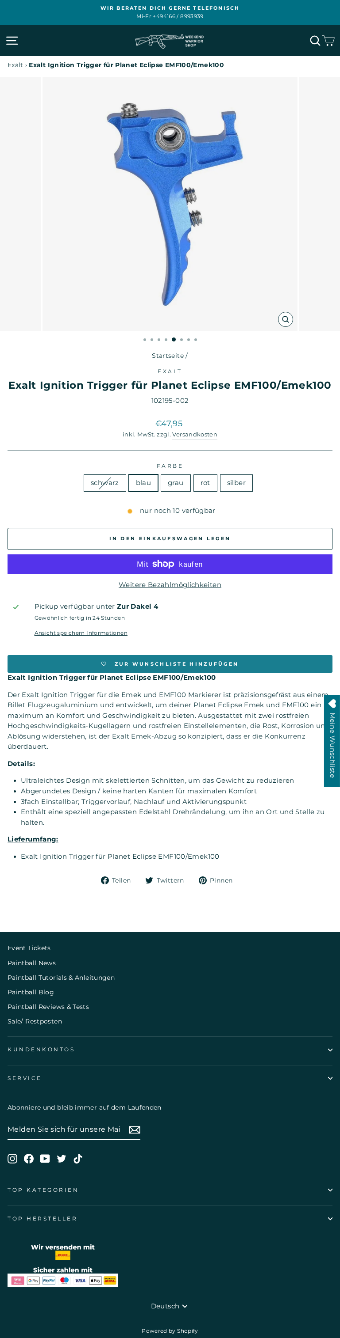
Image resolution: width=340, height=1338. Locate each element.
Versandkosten (194, 434)
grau (175, 483)
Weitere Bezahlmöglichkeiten (170, 585)
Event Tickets (29, 947)
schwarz (105, 483)
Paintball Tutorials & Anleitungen (61, 977)
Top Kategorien (43, 1190)
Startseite (168, 355)
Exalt (15, 64)
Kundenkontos (41, 1049)
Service (25, 1078)
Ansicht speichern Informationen (81, 633)
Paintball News (32, 963)
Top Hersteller (42, 1219)
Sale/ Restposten (35, 1021)
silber (236, 483)
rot (205, 483)
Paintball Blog (31, 992)
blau (143, 483)
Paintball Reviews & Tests (48, 1006)
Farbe (170, 466)
